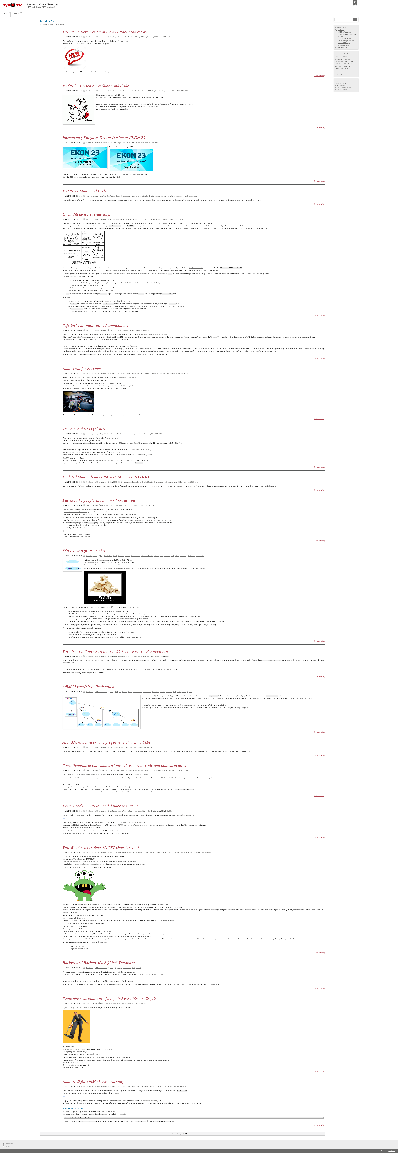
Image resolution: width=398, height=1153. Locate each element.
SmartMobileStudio (174, 770)
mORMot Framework (101, 37)
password (171, 219)
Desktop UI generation (145, 454)
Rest (174, 692)
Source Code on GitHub (343, 87)
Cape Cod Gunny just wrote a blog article (76, 1007)
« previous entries (174, 1134)
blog (111, 37)
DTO (129, 656)
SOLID (98, 463)
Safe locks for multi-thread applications (95, 325)
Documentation (117, 91)
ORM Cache (97, 825)
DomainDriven (127, 91)
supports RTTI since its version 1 (78, 452)
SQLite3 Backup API (91, 984)
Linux (168, 91)
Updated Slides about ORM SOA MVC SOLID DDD (106, 477)
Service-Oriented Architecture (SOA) (121, 386)
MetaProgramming (129, 434)
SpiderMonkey (185, 770)
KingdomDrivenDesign (159, 91)
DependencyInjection (124, 556)
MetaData (120, 434)
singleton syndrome (77, 1062)
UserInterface (167, 434)
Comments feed (59, 24)
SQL (174, 811)
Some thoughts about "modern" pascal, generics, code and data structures (124, 765)
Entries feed (46, 24)
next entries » (192, 1134)
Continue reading (319, 76)
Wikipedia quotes (159, 974)
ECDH (140, 219)
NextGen (129, 505)
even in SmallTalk (134, 443)
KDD (149, 91)
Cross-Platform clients (138, 822)
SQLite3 (165, 37)
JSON (160, 373)
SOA (186, 91)
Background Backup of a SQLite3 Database (99, 962)
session (191, 196)
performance (179, 196)
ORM (182, 91)
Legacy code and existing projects (183, 815)
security (177, 219)
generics (111, 505)
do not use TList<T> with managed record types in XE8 (151, 520)
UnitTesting (183, 556)
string (143, 505)
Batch (116, 692)
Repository (150, 37)
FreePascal (121, 37)
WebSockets (207, 852)
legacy (158, 811)
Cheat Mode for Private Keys (87, 214)
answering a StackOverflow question (87, 864)
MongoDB (166, 373)
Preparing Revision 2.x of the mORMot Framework (105, 31)
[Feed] (355, 5)
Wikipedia (126, 787)
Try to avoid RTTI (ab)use (84, 428)
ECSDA (150, 219)
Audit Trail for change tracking (127, 377)
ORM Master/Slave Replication (88, 686)
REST (156, 37)
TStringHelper (149, 505)
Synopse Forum (341, 83)
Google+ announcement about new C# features (90, 774)
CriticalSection (117, 330)
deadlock (214, 337)
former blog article (92, 562)
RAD (166, 811)
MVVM (148, 434)
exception (142, 196)
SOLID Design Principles (84, 550)
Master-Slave (155, 692)
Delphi (115, 37)
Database (122, 373)
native (124, 505)
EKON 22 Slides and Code (85, 191)
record (186, 196)
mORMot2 (143, 37)
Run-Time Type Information (141, 449)
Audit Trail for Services (82, 368)
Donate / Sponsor (341, 90)
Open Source (89, 37)
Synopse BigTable (343, 45)
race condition (76, 337)
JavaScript (158, 770)
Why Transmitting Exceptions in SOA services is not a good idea (116, 651)
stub (196, 482)
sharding (179, 692)
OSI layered (174, 907)
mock (173, 482)
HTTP (154, 852)
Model (164, 1086)
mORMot (136, 37)
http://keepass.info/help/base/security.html (96, 283)
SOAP (162, 656)
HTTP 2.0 (70, 920)
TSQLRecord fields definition (162, 696)
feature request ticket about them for (84, 861)
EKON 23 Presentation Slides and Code (96, 85)
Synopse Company (341, 28)
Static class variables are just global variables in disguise (110, 998)
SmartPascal (144, 774)
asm (101, 196)
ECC (136, 219)
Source (160, 37)
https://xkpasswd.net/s (196, 268)
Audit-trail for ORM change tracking (93, 1081)
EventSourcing (158, 482)
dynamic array (134, 196)
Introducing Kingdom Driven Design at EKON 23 (104, 137)
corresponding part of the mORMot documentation (116, 568)
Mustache (165, 770)
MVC (178, 91)
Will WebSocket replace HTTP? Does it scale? (101, 847)
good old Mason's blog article (105, 460)
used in (107, 936)
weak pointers (200, 556)
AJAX (102, 770)
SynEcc (182, 219)
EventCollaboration (147, 482)
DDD (114, 143)
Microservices (165, 196)
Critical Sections (131, 346)
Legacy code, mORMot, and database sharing (101, 805)
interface (157, 196)
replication (169, 692)
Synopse (171, 37)
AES (111, 219)
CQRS (115, 482)
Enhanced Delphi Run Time (346, 41)
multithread (146, 330)
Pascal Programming (92, 196)
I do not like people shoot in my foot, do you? (100, 500)
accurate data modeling (150, 1100)
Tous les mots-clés (339, 75)
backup (112, 692)
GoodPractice (129, 37)
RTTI (156, 434)
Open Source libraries (344, 38)
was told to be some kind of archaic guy (76, 512)
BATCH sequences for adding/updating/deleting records (136, 825)
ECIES (145, 219)
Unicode (337, 71)
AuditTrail (113, 373)
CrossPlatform (111, 196)
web (202, 852)
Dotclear (392, 1151)
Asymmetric (117, 219)
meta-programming (112, 438)
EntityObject (144, 1086)
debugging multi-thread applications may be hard (153, 334)
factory (143, 556)
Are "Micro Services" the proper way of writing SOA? (107, 742)
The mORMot (340, 85)
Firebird (144, 811)
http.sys (159, 852)
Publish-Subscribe (186, 852)
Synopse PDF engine (344, 43)
